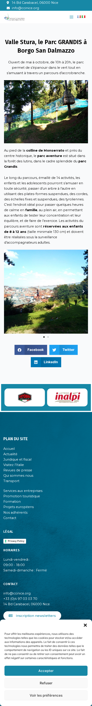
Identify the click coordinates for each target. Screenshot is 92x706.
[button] (85, 625)
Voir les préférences (46, 695)
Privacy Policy (16, 541)
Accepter (46, 671)
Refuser (46, 683)
